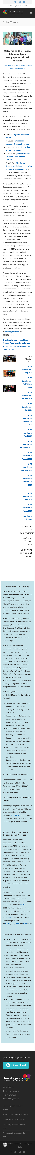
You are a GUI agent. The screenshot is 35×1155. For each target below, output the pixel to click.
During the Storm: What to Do (14, 1119)
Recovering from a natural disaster (13, 1107)
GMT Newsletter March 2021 (27, 507)
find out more (27, 554)
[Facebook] (11, 2)
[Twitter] (15, 2)
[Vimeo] (20, 2)
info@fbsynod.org (12, 1099)
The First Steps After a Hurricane (15, 1114)
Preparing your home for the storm (14, 1126)
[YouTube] (24, 2)
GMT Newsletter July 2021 (27, 496)
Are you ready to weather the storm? (14, 1134)
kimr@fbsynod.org (18, 815)
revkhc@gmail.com (12, 332)
